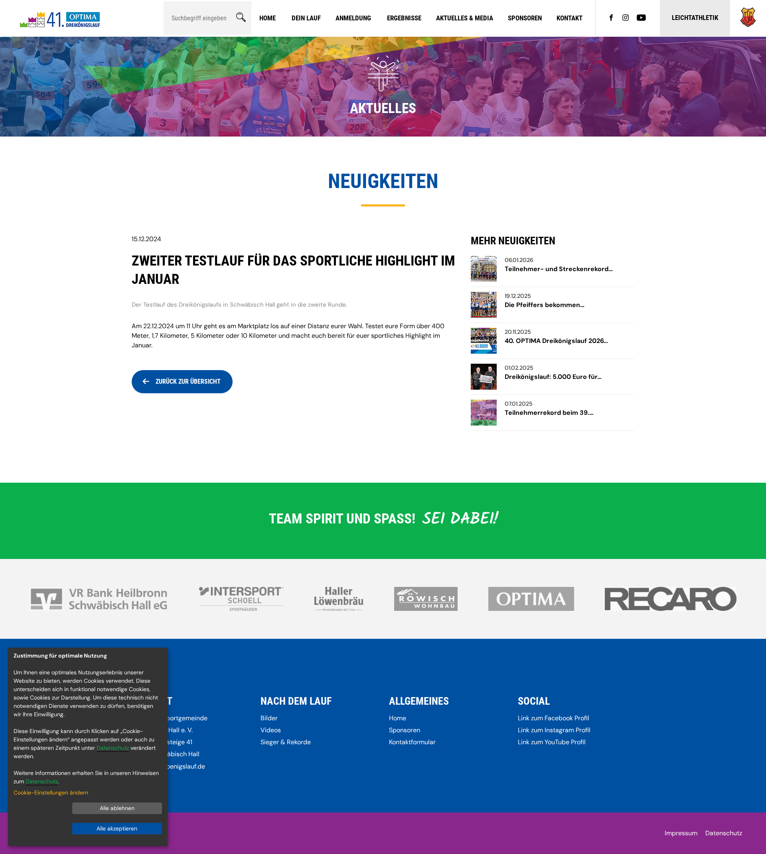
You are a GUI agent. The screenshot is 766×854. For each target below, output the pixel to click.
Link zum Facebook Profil (553, 718)
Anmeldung (353, 18)
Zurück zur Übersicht (188, 381)
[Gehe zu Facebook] (611, 18)
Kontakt (569, 18)
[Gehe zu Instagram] (625, 18)
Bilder (269, 718)
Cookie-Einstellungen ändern (51, 792)
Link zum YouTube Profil (552, 742)
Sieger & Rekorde (286, 742)
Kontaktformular (412, 742)
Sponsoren (525, 18)
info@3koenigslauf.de (174, 766)
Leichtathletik (695, 18)
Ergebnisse (404, 18)
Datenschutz (723, 833)
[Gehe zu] (748, 25)
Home (267, 18)
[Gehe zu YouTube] (641, 18)
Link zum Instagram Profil (554, 730)
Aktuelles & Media (464, 18)
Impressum (681, 833)
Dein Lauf (306, 18)
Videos (271, 730)
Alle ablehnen (117, 808)
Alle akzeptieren (117, 828)
